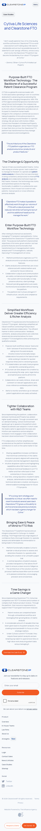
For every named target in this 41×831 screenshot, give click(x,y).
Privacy (20, 803)
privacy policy (32, 709)
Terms (36, 799)
